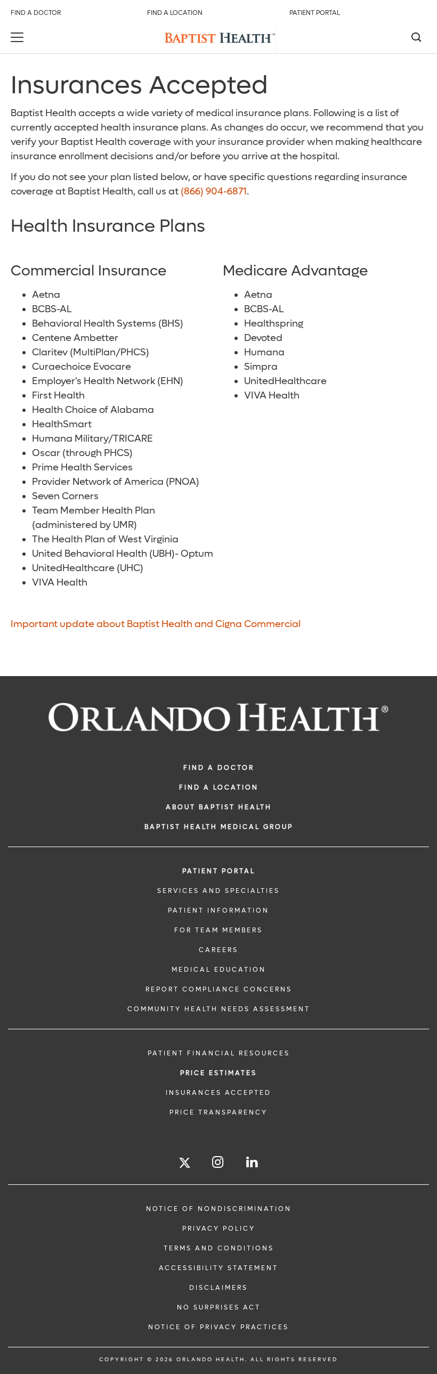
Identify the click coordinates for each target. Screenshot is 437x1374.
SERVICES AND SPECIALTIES (218, 891)
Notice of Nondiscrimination (219, 1209)
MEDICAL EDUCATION (219, 969)
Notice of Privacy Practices (218, 1327)
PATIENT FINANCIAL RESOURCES (219, 1053)
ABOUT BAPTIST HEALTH (219, 807)
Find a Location (175, 13)
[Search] (415, 38)
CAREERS (218, 950)
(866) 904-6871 (214, 191)
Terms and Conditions (219, 1248)
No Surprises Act (219, 1307)
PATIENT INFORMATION (218, 910)
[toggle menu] (19, 38)
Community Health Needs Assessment (218, 1009)
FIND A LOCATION (218, 787)
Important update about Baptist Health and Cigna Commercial (156, 624)
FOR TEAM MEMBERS (218, 930)
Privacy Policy (218, 1228)
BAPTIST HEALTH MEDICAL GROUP (218, 827)
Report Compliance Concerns (218, 989)
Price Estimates (218, 1073)
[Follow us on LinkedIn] (252, 1162)
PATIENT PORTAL (218, 871)
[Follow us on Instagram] (218, 1162)
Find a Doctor (36, 13)
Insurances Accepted (218, 1092)
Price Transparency (218, 1112)
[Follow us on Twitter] (185, 1164)
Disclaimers (218, 1287)
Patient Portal (314, 13)
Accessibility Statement (218, 1268)
